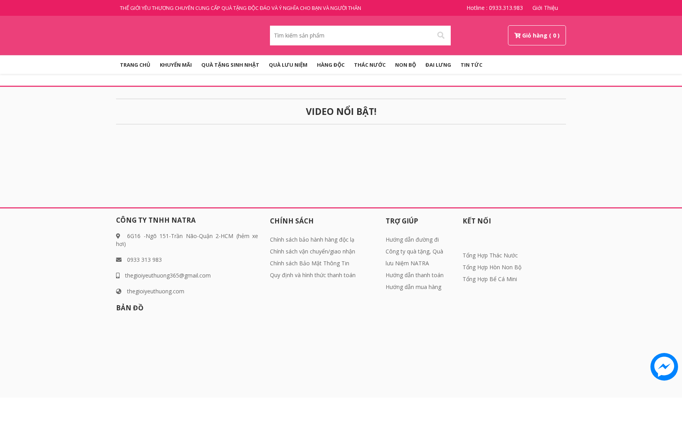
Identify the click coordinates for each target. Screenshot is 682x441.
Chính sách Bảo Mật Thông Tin (309, 263)
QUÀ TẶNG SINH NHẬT (230, 64)
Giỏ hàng (534, 35)
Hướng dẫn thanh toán (415, 275)
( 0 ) (554, 35)
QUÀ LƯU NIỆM (288, 64)
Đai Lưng (438, 64)
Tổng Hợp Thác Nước (490, 255)
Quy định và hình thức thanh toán (313, 275)
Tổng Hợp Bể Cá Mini (490, 279)
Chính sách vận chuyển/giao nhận (312, 251)
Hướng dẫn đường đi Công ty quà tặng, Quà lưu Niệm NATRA (414, 251)
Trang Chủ (135, 64)
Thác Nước (370, 64)
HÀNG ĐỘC (331, 64)
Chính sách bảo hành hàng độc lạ (312, 239)
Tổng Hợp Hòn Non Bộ (492, 267)
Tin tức (471, 64)
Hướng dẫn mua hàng (413, 287)
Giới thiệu (545, 7)
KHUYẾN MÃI (176, 64)
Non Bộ (405, 64)
